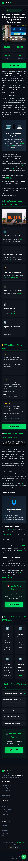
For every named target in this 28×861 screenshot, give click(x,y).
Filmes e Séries (5, 817)
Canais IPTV (5, 811)
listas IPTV (21, 546)
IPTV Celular (5, 830)
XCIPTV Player (7, 534)
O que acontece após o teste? (12, 724)
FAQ (3, 835)
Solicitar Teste (5, 806)
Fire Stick (12, 277)
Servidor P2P (5, 793)
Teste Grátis (9, 853)
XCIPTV (12, 145)
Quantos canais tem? (9, 711)
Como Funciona (6, 795)
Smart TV (6, 277)
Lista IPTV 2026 (6, 790)
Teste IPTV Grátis (6, 804)
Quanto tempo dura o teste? (12, 699)
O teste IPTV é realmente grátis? (13, 693)
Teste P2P (8, 177)
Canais (14, 855)
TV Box (19, 856)
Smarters (20, 673)
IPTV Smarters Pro (9, 529)
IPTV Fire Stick (5, 828)
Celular (15, 856)
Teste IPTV (4, 853)
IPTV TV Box (5, 833)
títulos (19, 293)
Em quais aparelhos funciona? (12, 705)
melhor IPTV (22, 550)
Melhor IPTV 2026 (6, 809)
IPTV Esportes (15, 314)
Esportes (19, 855)
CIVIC (7, 2)
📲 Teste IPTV (14, 65)
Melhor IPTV (16, 853)
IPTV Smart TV (5, 825)
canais (21, 239)
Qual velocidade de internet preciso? (11, 717)
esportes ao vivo (7, 577)
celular (12, 168)
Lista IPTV (10, 855)
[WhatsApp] (23, 857)
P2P (11, 259)
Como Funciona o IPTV (15, 468)
